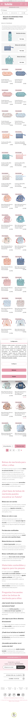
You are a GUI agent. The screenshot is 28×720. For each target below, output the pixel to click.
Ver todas (22, 39)
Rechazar (14, 370)
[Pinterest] (14, 694)
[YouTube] (18, 694)
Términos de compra (21, 688)
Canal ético (27, 688)
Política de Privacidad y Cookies (9, 357)
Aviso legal (15, 688)
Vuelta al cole (3, 23)
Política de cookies (9, 688)
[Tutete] (9, 4)
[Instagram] (23, 694)
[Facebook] (5, 694)
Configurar (14, 363)
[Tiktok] (9, 694)
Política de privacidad (2, 688)
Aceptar (14, 376)
